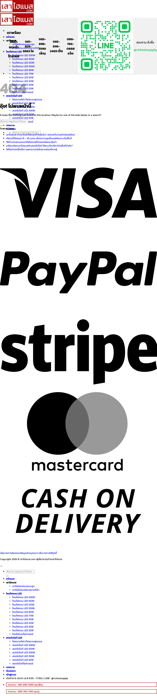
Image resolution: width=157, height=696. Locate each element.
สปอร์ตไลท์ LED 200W (23, 110)
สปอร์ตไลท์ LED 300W (23, 645)
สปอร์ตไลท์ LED (14, 638)
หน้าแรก (10, 37)
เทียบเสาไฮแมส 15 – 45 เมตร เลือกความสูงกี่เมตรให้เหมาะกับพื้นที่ (39, 138)
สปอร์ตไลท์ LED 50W (23, 118)
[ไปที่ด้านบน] (1, 566)
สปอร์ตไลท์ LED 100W (23, 649)
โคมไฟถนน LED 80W (23, 70)
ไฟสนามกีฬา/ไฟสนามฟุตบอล (27, 99)
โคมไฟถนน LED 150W (23, 59)
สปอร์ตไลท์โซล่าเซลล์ (22, 663)
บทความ (10, 125)
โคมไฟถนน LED (14, 51)
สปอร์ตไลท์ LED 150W (23, 656)
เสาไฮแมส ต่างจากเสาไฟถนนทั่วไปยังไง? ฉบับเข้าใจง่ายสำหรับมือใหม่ (40, 134)
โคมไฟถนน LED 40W (23, 623)
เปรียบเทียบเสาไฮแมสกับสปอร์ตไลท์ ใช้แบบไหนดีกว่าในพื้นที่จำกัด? (39, 145)
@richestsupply (145, 49)
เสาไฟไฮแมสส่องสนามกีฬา (25, 590)
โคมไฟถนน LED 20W (23, 630)
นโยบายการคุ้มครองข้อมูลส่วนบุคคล (18, 553)
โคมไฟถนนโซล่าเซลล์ (22, 634)
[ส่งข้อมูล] (1, 125)
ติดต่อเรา (11, 671)
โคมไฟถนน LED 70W (23, 74)
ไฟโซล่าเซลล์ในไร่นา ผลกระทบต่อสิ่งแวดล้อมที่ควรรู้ (31, 149)
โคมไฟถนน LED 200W (23, 55)
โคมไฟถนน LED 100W (23, 66)
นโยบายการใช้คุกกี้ (47, 553)
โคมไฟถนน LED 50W (23, 619)
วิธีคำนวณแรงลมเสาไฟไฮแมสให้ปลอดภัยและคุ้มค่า (31, 142)
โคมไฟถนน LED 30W (23, 626)
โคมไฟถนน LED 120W (23, 62)
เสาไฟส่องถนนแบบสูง (23, 44)
